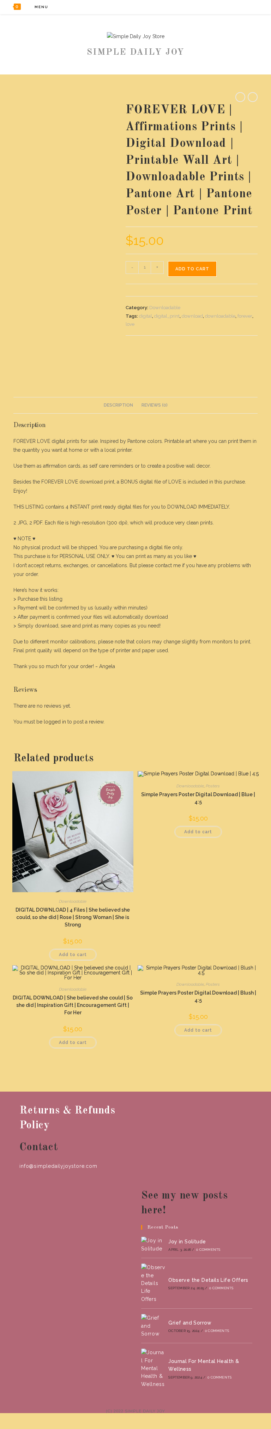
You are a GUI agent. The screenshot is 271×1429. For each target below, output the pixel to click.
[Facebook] (220, 7)
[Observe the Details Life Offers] (153, 1283)
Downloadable (164, 307)
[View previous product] (240, 97)
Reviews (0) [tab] (154, 405)
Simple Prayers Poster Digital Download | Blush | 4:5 (198, 996)
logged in (55, 722)
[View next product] (253, 97)
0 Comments (208, 1249)
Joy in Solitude (187, 1241)
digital (145, 316)
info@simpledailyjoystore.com (58, 1166)
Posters (213, 785)
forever (244, 316)
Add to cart (192, 268)
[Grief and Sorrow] (153, 1326)
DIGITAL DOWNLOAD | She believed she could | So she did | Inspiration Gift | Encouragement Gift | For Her (73, 1005)
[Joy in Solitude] (153, 1245)
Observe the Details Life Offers (208, 1280)
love (130, 324)
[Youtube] (249, 7)
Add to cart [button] (73, 954)
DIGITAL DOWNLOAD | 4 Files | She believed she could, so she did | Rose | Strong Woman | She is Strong (73, 917)
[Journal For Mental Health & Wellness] (153, 1368)
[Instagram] (240, 7)
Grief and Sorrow (189, 1323)
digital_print (167, 316)
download (192, 316)
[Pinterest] (230, 7)
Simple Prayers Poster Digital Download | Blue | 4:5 (198, 798)
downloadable (220, 316)
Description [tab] (118, 405)
